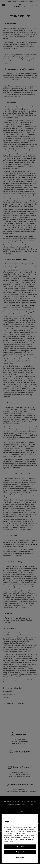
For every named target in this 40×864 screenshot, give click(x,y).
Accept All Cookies (20, 847)
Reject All (20, 852)
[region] (20, 838)
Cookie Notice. (8, 841)
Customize (20, 857)
